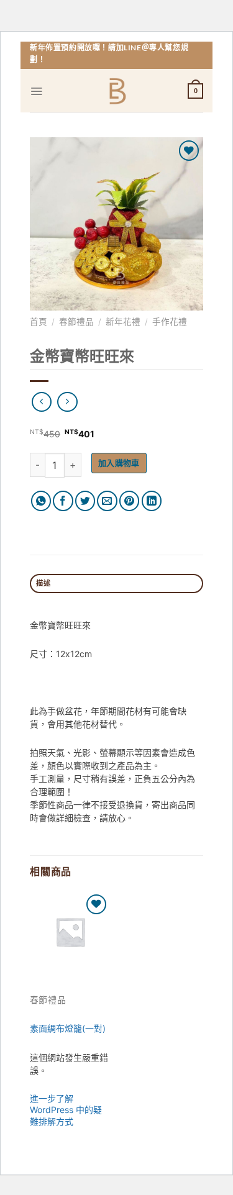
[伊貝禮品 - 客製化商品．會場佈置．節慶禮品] (116, 91)
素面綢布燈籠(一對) (68, 1028)
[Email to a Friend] (107, 501)
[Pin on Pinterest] (129, 501)
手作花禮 (169, 322)
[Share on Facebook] (63, 501)
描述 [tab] (43, 583)
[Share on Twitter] (85, 501)
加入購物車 (119, 463)
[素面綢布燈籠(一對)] (70, 931)
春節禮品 (76, 322)
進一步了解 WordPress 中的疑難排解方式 (66, 1109)
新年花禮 (123, 322)
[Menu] (36, 91)
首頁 (38, 322)
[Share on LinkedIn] (152, 501)
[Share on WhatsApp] (41, 501)
